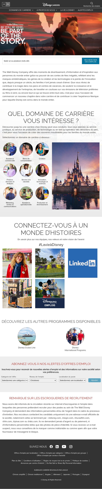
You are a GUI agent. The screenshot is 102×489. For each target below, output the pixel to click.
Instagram (70, 446)
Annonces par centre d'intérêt (33, 463)
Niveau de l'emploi (37, 377)
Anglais (48, 474)
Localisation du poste (67, 377)
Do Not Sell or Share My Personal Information (64, 463)
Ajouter (94, 380)
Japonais (67, 474)
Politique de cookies (81, 461)
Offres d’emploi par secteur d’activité (51, 455)
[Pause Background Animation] (99, 51)
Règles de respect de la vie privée (57, 461)
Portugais (77, 474)
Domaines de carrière (20, 10)
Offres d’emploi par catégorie (51, 453)
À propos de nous (46, 10)
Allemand (57, 474)
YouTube (64, 446)
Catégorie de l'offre (8, 377)
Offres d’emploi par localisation (26, 453)
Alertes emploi (85, 10)
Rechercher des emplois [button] (92, 3)
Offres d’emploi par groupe (75, 453)
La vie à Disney (67, 11)
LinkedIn (57, 446)
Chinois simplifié (19, 474)
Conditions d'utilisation (33, 461)
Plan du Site (16, 461)
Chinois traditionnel (36, 474)
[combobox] (14, 380)
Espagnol (85, 474)
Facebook (51, 446)
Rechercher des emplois (90, 61)
